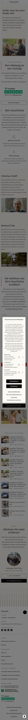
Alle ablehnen (14, 386)
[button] (14, 357)
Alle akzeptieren (14, 381)
